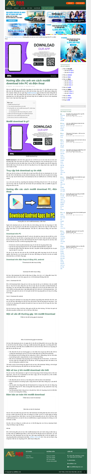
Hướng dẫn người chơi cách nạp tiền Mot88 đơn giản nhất (75, 231)
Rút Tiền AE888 (51, 459)
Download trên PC (15, 110)
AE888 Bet (10, 86)
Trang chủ (9, 8)
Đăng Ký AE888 (51, 456)
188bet (70, 91)
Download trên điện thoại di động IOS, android (21, 111)
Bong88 (71, 70)
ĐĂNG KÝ (70, 3)
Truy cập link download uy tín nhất (16, 106)
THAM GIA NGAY (80, 3)
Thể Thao (28, 456)
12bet (69, 77)
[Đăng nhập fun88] (66, 29)
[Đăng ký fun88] (73, 49)
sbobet (70, 97)
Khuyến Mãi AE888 (52, 461)
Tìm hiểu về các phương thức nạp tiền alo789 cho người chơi (75, 114)
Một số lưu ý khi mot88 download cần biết (18, 115)
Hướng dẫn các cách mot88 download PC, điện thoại (21, 108)
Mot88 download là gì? (14, 104)
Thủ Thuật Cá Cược (47, 8)
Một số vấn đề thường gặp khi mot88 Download (20, 113)
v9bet (69, 95)
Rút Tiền (29, 8)
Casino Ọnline (29, 457)
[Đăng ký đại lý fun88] (25, 17)
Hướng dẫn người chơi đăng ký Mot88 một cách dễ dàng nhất (75, 194)
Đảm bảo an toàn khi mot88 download (17, 117)
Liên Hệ (79, 472)
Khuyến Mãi (37, 8)
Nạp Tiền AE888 (51, 457)
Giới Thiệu (61, 472)
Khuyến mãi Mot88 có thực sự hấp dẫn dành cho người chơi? (75, 247)
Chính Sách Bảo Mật (70, 472)
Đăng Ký (16, 8)
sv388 (68, 100)
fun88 (69, 87)
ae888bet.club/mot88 (34, 437)
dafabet (70, 75)
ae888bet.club (17, 472)
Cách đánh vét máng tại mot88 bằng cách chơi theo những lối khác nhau (76, 150)
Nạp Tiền (23, 8)
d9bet (70, 81)
